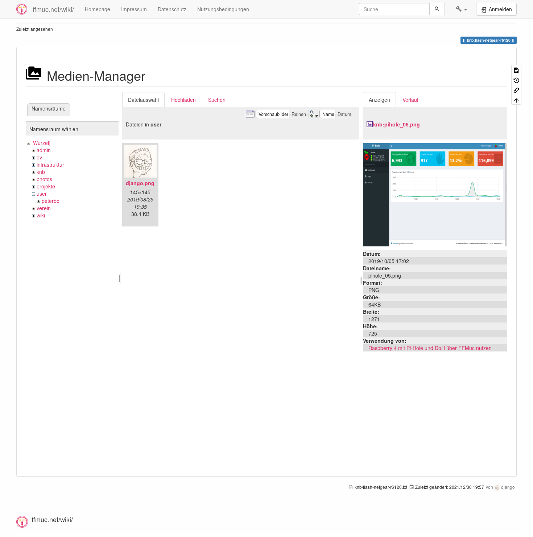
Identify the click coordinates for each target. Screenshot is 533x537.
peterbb (50, 200)
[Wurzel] (41, 142)
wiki (41, 215)
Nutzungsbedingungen (223, 9)
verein (44, 208)
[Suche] (437, 9)
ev (39, 157)
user (42, 193)
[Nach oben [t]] (516, 99)
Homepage (97, 9)
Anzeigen (379, 99)
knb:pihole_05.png (396, 124)
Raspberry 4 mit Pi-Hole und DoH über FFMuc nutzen (430, 347)
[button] (461, 9)
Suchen (217, 99)
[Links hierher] (516, 89)
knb (41, 171)
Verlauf (410, 99)
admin (44, 150)
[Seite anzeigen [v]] (516, 69)
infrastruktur (50, 164)
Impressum (134, 9)
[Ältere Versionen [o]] (516, 79)
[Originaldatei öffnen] (435, 193)
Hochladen (183, 99)
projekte (46, 186)
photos (44, 179)
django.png (140, 183)
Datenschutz (172, 9)
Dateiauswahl (143, 99)
